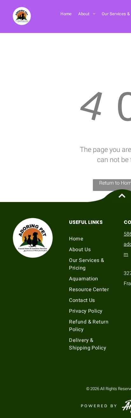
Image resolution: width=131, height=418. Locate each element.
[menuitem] (66, 13)
